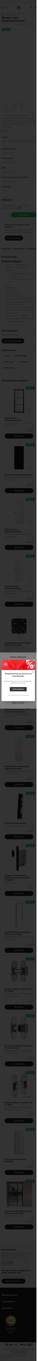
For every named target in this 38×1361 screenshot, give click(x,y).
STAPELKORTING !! (18, 689)
